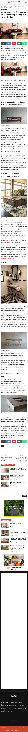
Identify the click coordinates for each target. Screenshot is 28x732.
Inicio (2, 6)
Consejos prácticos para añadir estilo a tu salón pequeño (6, 459)
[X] (15, 721)
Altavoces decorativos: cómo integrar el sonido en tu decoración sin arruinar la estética (18, 469)
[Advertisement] (14, 631)
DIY (6, 9)
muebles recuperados (18, 446)
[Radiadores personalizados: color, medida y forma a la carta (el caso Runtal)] (5, 525)
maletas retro (7, 240)
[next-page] (4, 489)
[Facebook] (12, 721)
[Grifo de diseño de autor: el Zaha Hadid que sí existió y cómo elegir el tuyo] (5, 533)
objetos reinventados (5, 447)
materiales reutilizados (9, 446)
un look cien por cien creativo (8, 258)
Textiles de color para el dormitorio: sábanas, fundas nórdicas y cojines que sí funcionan (18, 540)
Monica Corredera (6, 20)
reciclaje (10, 139)
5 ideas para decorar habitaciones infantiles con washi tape (21, 459)
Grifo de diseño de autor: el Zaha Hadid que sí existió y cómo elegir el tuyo (18, 532)
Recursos (6, 6)
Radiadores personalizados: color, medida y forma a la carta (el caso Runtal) (18, 525)
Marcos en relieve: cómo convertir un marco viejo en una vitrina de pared (17, 477)
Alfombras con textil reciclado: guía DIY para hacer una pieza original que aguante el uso (18, 484)
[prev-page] (2, 489)
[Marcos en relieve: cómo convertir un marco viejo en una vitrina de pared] (5, 477)
